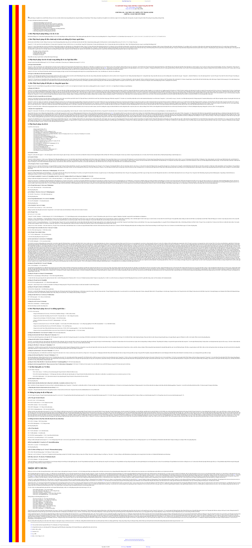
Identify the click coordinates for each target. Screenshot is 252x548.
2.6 (124, 540)
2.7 (127, 540)
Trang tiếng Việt (147, 1)
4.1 (141, 540)
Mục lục (127, 539)
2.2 (136, 539)
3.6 (139, 540)
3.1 (129, 540)
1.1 (130, 539)
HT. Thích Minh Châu (132, 7)
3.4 (135, 540)
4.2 (143, 540)
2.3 (138, 539)
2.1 (134, 539)
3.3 (133, 540)
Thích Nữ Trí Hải (130, 8)
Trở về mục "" (126, 546)
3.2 (131, 540)
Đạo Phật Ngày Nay (126, 1)
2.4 (140, 539)
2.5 (142, 539)
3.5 (137, 540)
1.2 (132, 539)
